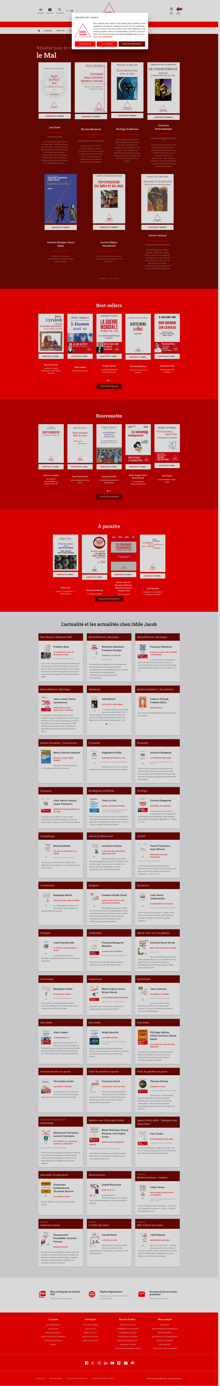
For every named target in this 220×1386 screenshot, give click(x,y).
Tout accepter (85, 44)
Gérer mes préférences (131, 44)
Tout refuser (107, 44)
